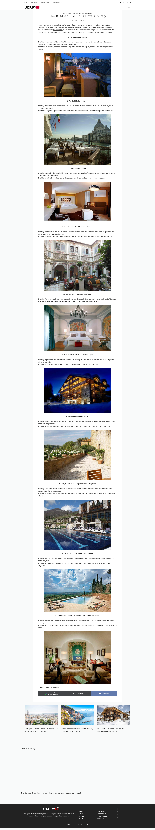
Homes (66, 7)
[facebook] (120, 2)
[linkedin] (130, 2)
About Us (101, 818)
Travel (75, 7)
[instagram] (127, 2)
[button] (124, 7)
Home (26, 2)
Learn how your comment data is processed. (65, 793)
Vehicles (103, 7)
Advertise (45, 2)
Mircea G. (83, 20)
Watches (93, 7)
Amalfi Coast (57, 30)
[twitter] (124, 2)
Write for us (57, 2)
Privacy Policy (103, 816)
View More (114, 7)
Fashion (58, 7)
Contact (34, 2)
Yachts (84, 7)
